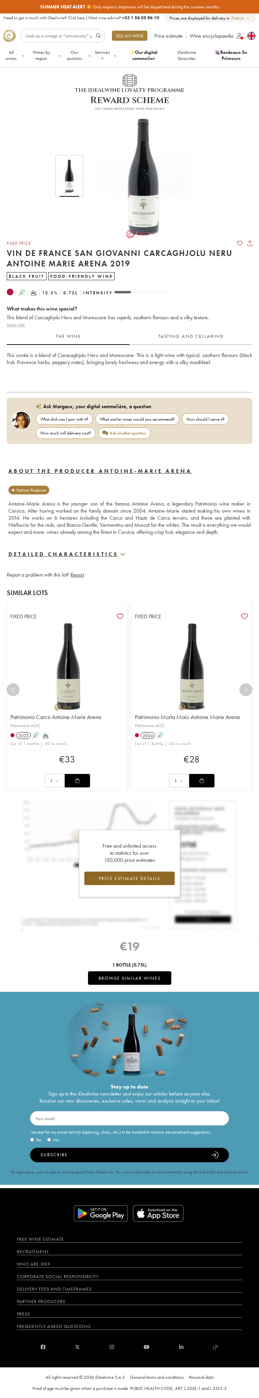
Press (23, 1314)
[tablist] (129, 336)
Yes (39, 1140)
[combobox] (241, 18)
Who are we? (33, 1264)
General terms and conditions (157, 1377)
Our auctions (74, 55)
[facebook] (43, 1347)
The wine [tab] (68, 336)
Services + (102, 55)
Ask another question (128, 433)
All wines (11, 55)
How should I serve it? (205, 419)
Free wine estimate (40, 1239)
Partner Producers (41, 1301)
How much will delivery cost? (65, 433)
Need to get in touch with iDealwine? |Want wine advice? (81, 18)
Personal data (201, 1377)
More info (16, 325)
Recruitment (33, 1251)
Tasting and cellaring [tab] (191, 336)
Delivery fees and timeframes (54, 1289)
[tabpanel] (129, 366)
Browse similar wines (129, 978)
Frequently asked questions (54, 1326)
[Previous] (13, 689)
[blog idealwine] (215, 1347)
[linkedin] (181, 1347)
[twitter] (77, 1347)
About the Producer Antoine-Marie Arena (100, 471)
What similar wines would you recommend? (137, 419)
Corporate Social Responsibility (58, 1276)
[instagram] (112, 1347)
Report (77, 574)
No (56, 1140)
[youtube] (146, 1347)
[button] (139, 175)
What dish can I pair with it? (64, 419)
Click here (76, 18)
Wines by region (41, 55)
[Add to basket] (77, 780)
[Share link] (250, 243)
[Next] (245, 689)
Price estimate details (129, 878)
